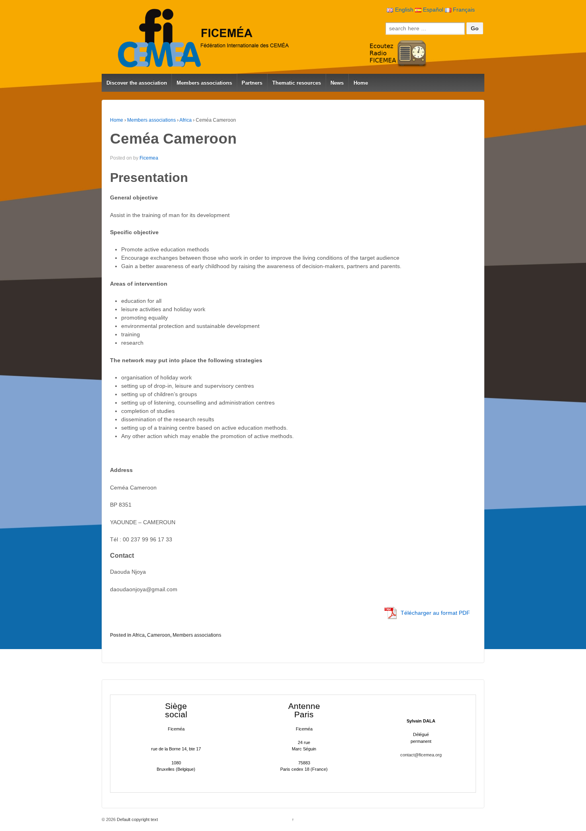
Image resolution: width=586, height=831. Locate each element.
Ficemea (149, 158)
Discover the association (136, 83)
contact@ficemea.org (421, 754)
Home (361, 83)
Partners (252, 83)
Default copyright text (137, 819)
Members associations (204, 83)
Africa (185, 120)
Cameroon (158, 635)
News (337, 83)
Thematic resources (296, 83)
